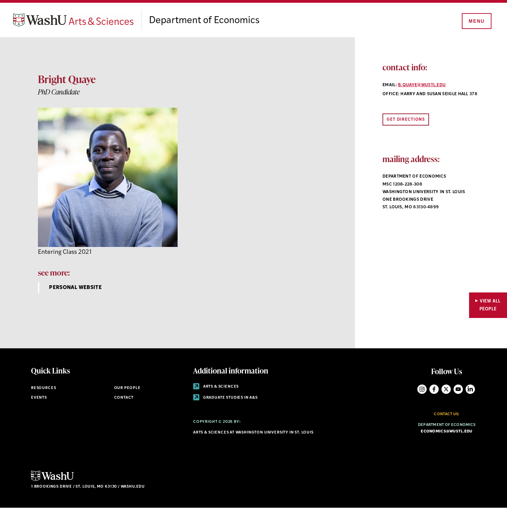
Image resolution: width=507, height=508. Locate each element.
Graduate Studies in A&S (230, 398)
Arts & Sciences (220, 387)
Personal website (75, 287)
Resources (43, 388)
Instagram (422, 389)
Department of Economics (204, 21)
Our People (127, 388)
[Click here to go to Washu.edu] (52, 480)
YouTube (458, 389)
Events (39, 398)
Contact (124, 398)
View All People (490, 305)
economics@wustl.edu (446, 432)
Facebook (434, 389)
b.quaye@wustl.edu (422, 85)
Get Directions (406, 120)
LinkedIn (470, 389)
